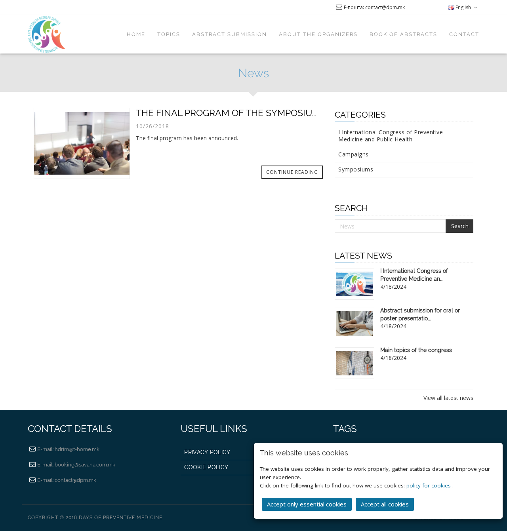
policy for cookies (429, 485)
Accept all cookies (385, 504)
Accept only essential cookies (307, 504)
